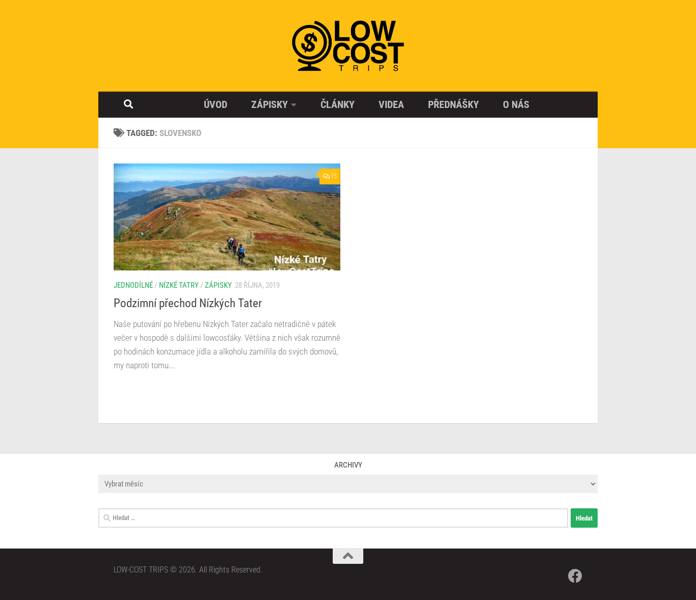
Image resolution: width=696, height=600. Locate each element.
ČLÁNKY (337, 104)
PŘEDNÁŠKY (453, 104)
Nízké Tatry (179, 285)
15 (334, 176)
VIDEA (391, 104)
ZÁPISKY (269, 104)
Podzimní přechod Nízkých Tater (188, 303)
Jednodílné (133, 285)
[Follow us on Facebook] (575, 576)
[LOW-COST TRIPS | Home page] (348, 45)
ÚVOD (215, 104)
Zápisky (218, 285)
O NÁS (516, 104)
